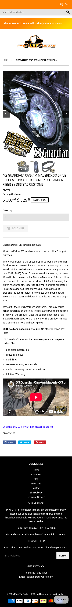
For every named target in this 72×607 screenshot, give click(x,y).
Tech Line (36, 483)
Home (6, 60)
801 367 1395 (40, 572)
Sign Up (63, 555)
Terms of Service (36, 497)
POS (33, 594)
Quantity (7, 210)
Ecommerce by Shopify (51, 594)
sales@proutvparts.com (40, 576)
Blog (36, 479)
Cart (66, 4)
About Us (36, 474)
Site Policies (36, 492)
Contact (36, 488)
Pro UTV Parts (21, 594)
